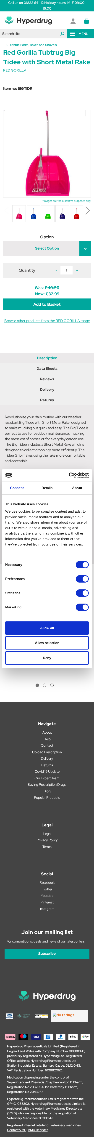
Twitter (47, 889)
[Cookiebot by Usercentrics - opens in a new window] (69, 475)
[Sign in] (73, 21)
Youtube (47, 895)
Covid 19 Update (47, 771)
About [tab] (77, 488)
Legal (47, 833)
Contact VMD (16, 1130)
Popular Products (47, 797)
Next (87, 210)
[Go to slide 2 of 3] (44, 685)
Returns (47, 400)
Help (47, 739)
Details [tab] (47, 488)
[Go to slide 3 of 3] (52, 685)
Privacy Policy (47, 840)
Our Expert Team (47, 778)
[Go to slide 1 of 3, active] (37, 685)
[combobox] (33, 33)
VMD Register (38, 1130)
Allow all (47, 628)
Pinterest (47, 902)
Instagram (47, 908)
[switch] (82, 579)
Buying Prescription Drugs (47, 784)
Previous (6, 210)
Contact (47, 745)
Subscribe (47, 953)
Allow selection (47, 643)
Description (47, 358)
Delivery (47, 389)
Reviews (47, 379)
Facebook (47, 882)
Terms (47, 846)
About (47, 732)
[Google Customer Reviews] (69, 1016)
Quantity (27, 270)
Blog (47, 791)
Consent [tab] (17, 488)
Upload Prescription (47, 752)
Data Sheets (47, 368)
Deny (47, 658)
